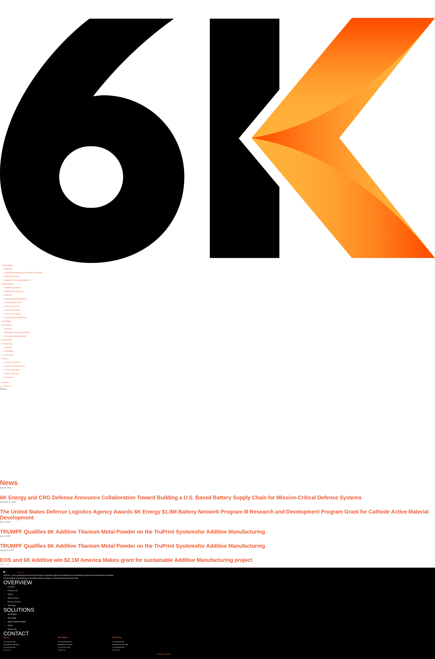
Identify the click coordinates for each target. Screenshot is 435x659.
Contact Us (6, 386)
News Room (7, 340)
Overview (8, 269)
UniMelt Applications (13, 288)
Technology (7, 265)
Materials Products (12, 276)
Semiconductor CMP (13, 303)
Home (10, 625)
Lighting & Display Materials (16, 299)
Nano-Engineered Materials (16, 317)
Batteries (8, 295)
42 (8, 564)
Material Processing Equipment (17, 280)
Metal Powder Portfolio (17, 622)
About (4, 359)
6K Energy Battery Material (15, 336)
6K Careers (9, 377)
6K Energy (6, 325)
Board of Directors (12, 374)
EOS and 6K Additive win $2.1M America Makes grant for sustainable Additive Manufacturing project (126, 560)
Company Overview (12, 362)
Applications (7, 284)
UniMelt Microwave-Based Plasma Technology (23, 273)
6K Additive (6, 321)
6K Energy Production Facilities (17, 332)
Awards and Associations (15, 366)
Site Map (12, 605)
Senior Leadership (12, 370)
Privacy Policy (14, 602)
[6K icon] (217, 262)
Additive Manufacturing (14, 291)
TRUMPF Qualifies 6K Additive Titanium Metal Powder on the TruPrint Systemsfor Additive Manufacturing (132, 532)
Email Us (7, 650)
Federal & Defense (12, 306)
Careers (5, 382)
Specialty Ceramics (12, 310)
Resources (6, 344)
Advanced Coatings (12, 314)
